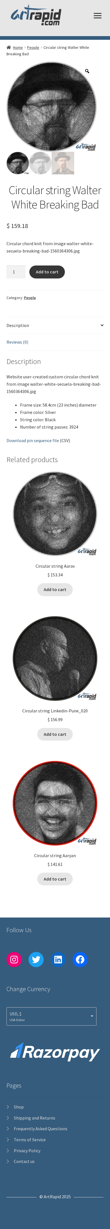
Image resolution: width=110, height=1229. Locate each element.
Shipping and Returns (34, 1118)
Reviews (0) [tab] (17, 342)
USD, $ (15, 1014)
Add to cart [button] (55, 589)
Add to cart (47, 272)
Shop (19, 1107)
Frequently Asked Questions (40, 1128)
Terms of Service (30, 1139)
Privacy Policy (27, 1150)
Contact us (24, 1161)
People (33, 47)
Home (18, 47)
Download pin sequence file (32, 440)
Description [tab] (17, 325)
